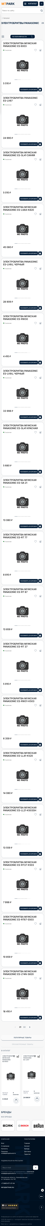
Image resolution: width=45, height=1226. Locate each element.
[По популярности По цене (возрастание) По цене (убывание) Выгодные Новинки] (22, 36)
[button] (22, 11)
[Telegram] (42, 1190)
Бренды (26, 1149)
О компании (5, 1146)
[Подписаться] (35, 1167)
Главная (27, 1143)
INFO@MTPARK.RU (7, 1187)
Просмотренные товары (22, 1044)
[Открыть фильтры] (3, 36)
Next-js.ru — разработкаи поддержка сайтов (16, 1224)
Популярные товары (22, 1038)
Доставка (27, 1151)
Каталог (27, 1146)
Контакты (4, 1149)
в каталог (5, 1051)
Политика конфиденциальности (8, 1152)
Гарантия (27, 1154)
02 (24, 1027)
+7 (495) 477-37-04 (8, 1183)
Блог (2, 1143)
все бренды (6, 1117)
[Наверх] (41, 1207)
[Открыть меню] (41, 4)
